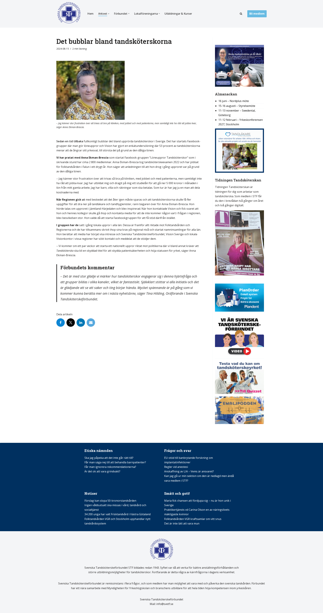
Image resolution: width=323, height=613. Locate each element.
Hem (90, 13)
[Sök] (241, 13)
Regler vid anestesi (176, 467)
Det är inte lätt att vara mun (181, 523)
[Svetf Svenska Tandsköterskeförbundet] (69, 13)
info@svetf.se (164, 604)
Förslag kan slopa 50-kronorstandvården (110, 500)
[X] (70, 322)
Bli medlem (257, 13)
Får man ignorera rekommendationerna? (110, 467)
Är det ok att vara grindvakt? (102, 471)
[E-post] (91, 322)
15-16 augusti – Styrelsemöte (236, 106)
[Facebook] (60, 322)
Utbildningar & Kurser (178, 13)
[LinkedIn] (81, 322)
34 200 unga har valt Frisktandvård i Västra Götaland (117, 514)
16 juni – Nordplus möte (233, 101)
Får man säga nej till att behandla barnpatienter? (115, 462)
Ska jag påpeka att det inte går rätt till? (108, 458)
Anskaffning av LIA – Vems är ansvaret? (189, 471)
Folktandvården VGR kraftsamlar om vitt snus (192, 519)
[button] (108, 13)
